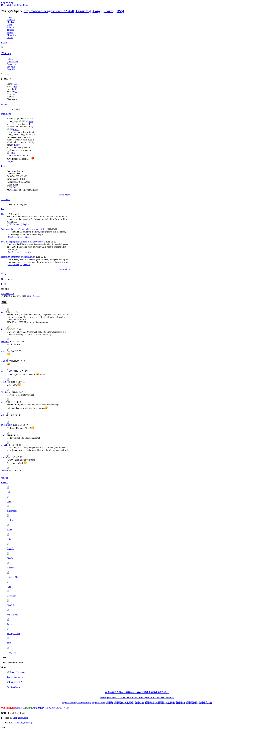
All (12, 293)
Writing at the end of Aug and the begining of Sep (23, 229)
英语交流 (139, 702)
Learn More (64, 194)
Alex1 (4, 351)
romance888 (12, 614)
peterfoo (5, 341)
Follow (10, 59)
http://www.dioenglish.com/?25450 (49, 11)
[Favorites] (83, 11)
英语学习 (180, 702)
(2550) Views (13, 252)
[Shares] (108, 11)
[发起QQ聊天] (13, 187)
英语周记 (159, 702)
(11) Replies (25, 237)
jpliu (3, 312)
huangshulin (6, 425)
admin (4, 457)
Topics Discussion (15, 677)
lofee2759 (11, 653)
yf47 (9, 586)
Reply (31, 121)
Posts (3, 284)
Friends (4, 482)
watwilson (11, 596)
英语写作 (118, 702)
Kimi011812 (12, 577)
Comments (6, 293)
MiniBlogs (11, 22)
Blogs (9, 25)
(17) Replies (25, 252)
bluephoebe (12, 511)
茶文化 (29, 708)
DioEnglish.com (8, 5)
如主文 (10, 548)
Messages (11, 35)
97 (16, 89)
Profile (10, 37)
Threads (10, 30)
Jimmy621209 (13, 633)
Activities (11, 19)
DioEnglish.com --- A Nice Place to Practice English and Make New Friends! (137, 697)
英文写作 (129, 702)
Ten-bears (5, 382)
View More (64, 269)
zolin (3, 415)
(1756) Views (13, 264)
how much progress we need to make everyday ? (23, 241)
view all (4, 478)
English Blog (84, 702)
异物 (9, 643)
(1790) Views (13, 224)
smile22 (4, 361)
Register (5, 2)
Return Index (22, 5)
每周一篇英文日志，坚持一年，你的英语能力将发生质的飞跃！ (137, 692)
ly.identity (11, 520)
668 (15, 84)
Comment (11, 64)
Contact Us (20, 708)
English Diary (98, 702)
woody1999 (6, 371)
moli (3, 402)
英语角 (109, 702)
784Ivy (6, 53)
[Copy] (97, 11)
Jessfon (4, 470)
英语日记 (149, 702)
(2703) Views (13, 237)
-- (16, 91)
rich (8, 492)
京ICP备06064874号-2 (57, 708)
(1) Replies (24, 224)
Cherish (4, 214)
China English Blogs (23, 722)
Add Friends (12, 61)
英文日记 (170, 702)
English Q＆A (13, 687)
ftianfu (10, 558)
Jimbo (9, 624)
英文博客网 (38, 708)
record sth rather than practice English (18, 257)
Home (9, 17)
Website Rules (8, 708)
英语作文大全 (205, 702)
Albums (10, 27)
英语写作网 (192, 702)
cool (3, 435)
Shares (10, 32)
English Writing (69, 702)
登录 (29, 296)
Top (3, 727)
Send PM (11, 69)
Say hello (11, 67)
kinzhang (11, 567)
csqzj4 (4, 445)
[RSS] (119, 11)
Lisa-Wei (11, 605)
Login (12, 2)
